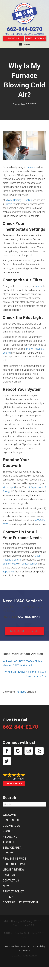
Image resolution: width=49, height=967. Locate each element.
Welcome (9, 814)
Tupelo (8, 204)
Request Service (14, 858)
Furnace (21, 691)
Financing (13, 38)
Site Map (9, 897)
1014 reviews (18, 779)
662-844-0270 (24, 29)
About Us (9, 842)
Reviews (8, 853)
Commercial (11, 825)
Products (9, 831)
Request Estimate (15, 864)
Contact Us (11, 880)
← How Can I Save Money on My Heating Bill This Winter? (22, 663)
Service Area (12, 847)
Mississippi (9, 487)
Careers (9, 875)
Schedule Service (35, 38)
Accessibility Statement (20, 902)
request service (29, 563)
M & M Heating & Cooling (19, 200)
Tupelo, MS (9, 571)
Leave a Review (14, 783)
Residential (11, 820)
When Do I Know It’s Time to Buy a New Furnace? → (25, 674)
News (6, 886)
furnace (31, 167)
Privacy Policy (13, 891)
